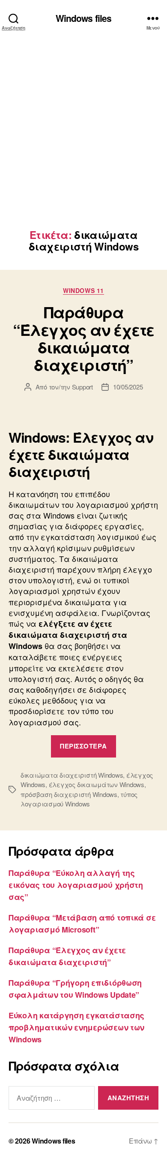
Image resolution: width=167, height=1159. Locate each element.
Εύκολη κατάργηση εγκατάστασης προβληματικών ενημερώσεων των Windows (76, 1027)
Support (82, 386)
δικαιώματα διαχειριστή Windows (72, 774)
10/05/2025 (128, 386)
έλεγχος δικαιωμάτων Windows (96, 784)
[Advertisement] (83, 141)
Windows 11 (83, 291)
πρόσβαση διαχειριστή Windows (69, 794)
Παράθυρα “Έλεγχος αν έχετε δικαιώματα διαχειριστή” (83, 338)
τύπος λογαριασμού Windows (79, 799)
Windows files (84, 18)
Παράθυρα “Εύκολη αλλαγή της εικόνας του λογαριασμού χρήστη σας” (76, 884)
